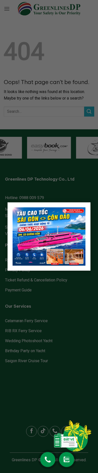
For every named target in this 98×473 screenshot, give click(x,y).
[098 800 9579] (48, 457)
